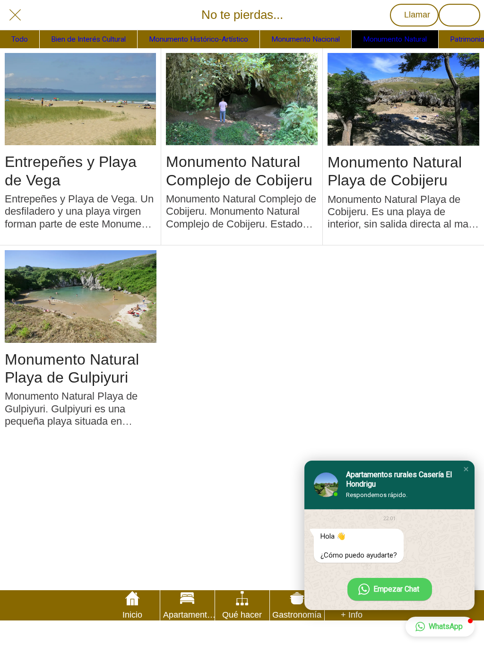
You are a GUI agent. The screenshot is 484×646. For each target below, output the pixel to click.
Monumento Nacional (305, 39)
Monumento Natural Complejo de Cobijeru (239, 170)
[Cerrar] (15, 15)
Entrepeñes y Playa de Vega (71, 170)
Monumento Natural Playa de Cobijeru (395, 171)
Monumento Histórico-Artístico (198, 39)
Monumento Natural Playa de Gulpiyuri (72, 368)
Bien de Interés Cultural (88, 39)
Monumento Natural (395, 39)
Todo (19, 39)
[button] (466, 469)
